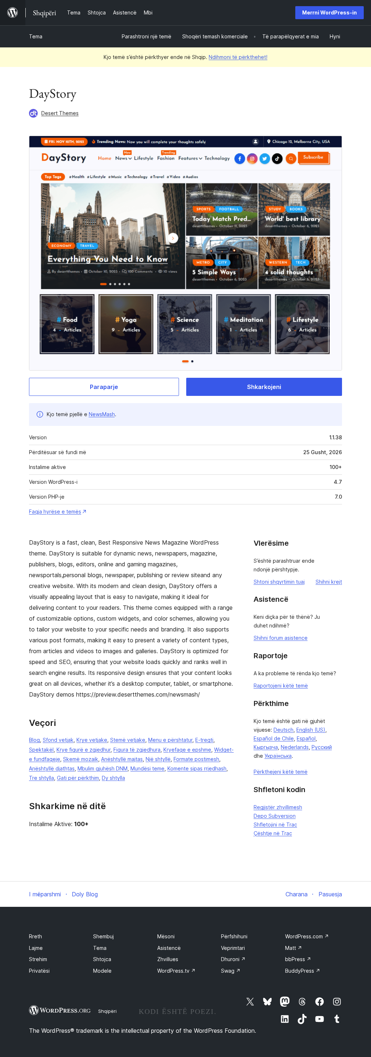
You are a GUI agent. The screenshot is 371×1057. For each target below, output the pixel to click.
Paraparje (104, 386)
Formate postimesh (196, 759)
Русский (322, 747)
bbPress (298, 959)
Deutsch (283, 730)
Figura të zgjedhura (137, 750)
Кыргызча (266, 747)
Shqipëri (107, 1011)
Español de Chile (274, 738)
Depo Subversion (275, 816)
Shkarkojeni (264, 386)
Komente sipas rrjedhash (196, 768)
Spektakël (41, 750)
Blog (34, 740)
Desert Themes (60, 113)
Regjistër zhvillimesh (278, 807)
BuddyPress (302, 971)
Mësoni (166, 936)
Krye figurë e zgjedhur (84, 750)
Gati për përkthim (78, 778)
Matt (293, 948)
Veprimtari (233, 948)
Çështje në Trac (273, 833)
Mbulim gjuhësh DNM (103, 768)
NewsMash (102, 414)
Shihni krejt (329, 582)
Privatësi (39, 971)
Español (306, 738)
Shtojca (102, 959)
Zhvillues (167, 959)
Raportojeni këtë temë (281, 685)
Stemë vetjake (127, 740)
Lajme (36, 948)
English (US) (310, 730)
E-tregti (204, 740)
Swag (231, 971)
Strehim (38, 959)
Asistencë (169, 948)
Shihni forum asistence (281, 638)
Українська (278, 756)
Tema (35, 36)
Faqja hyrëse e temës (55, 511)
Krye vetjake (91, 740)
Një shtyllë (158, 759)
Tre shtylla (41, 778)
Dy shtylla (113, 778)
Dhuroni (233, 959)
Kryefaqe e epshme (187, 750)
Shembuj (103, 936)
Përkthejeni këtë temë (281, 772)
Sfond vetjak (58, 740)
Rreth (35, 936)
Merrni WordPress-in (329, 12)
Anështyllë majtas (122, 759)
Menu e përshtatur (170, 740)
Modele (102, 971)
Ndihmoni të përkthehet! (238, 57)
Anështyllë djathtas (52, 768)
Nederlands (295, 747)
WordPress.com (307, 936)
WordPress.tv (176, 971)
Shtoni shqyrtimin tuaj (279, 582)
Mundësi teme (147, 768)
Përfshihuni (234, 936)
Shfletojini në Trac (275, 824)
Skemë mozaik (80, 759)
